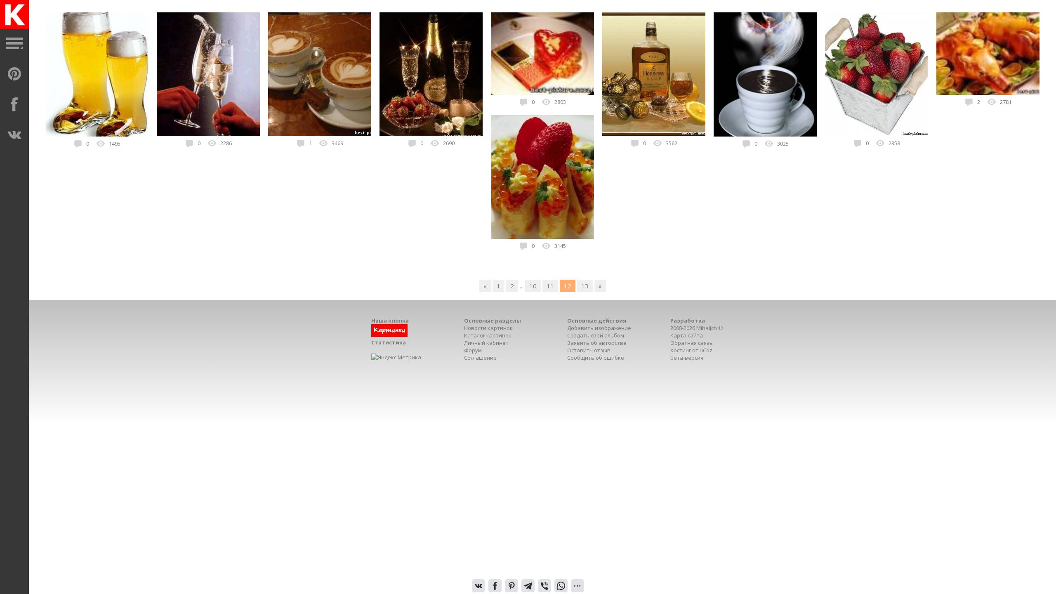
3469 (337, 143)
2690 (449, 143)
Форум (473, 350)
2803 (560, 102)
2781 (1005, 102)
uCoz (706, 350)
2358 (894, 143)
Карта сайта (686, 335)
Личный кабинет (486, 342)
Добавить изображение (599, 328)
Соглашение (480, 357)
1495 (114, 143)
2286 (226, 143)
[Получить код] (389, 335)
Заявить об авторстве (597, 342)
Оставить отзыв (588, 350)
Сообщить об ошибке (595, 357)
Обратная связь (691, 342)
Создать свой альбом (595, 335)
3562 (671, 143)
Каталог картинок (488, 335)
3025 (783, 143)
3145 (560, 246)
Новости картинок (488, 328)
